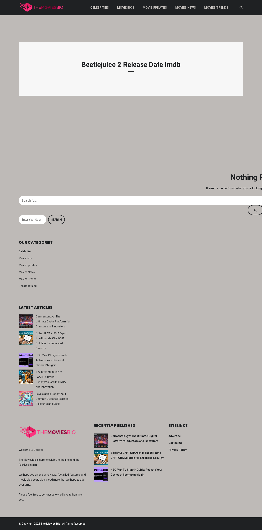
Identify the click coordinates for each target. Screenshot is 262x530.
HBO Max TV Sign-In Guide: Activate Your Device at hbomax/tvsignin (52, 360)
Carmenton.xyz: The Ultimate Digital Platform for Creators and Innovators (53, 321)
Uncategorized (28, 285)
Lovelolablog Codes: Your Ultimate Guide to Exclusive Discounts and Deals (52, 398)
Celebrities (99, 7)
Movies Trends (216, 7)
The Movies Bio (50, 523)
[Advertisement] (131, 134)
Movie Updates (155, 7)
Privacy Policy (177, 449)
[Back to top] (258, 526)
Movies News (185, 7)
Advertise (174, 436)
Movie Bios (125, 7)
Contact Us (175, 442)
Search (56, 219)
